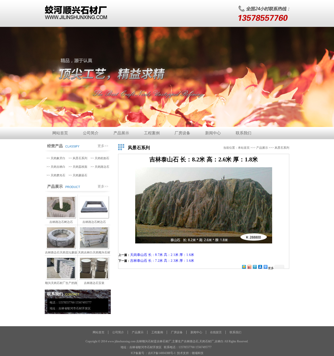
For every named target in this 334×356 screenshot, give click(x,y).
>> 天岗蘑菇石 (77, 175)
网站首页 (60, 133)
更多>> (103, 146)
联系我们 (243, 133)
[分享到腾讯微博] (254, 267)
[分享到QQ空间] (243, 267)
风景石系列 (282, 147)
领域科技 (197, 353)
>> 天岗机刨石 (99, 158)
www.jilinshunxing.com (121, 341)
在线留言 (216, 332)
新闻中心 (213, 133)
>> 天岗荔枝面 (77, 166)
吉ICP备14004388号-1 (162, 353)
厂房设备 (182, 133)
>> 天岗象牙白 (55, 158)
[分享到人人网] (260, 267)
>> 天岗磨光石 (55, 175)
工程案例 (152, 133)
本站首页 (244, 147)
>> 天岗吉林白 (55, 166)
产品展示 (121, 133)
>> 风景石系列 (77, 158)
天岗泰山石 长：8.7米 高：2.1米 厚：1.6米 (162, 255)
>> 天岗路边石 (99, 166)
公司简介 (91, 133)
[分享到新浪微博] (249, 267)
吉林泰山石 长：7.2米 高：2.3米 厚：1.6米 (162, 260)
